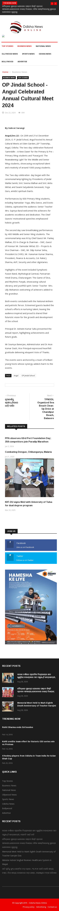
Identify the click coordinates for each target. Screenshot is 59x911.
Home (5, 71)
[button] (52, 3)
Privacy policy (29, 907)
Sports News (28, 54)
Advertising (41, 907)
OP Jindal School (28, 375)
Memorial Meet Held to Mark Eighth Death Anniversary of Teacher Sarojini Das (36, 706)
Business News (24, 46)
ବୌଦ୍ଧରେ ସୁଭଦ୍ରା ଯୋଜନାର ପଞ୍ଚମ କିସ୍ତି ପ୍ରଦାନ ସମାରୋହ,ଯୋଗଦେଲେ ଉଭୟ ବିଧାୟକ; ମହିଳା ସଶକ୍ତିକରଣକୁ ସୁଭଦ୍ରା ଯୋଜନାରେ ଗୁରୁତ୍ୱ (29, 9)
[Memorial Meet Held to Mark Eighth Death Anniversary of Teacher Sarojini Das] (8, 707)
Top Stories (7, 46)
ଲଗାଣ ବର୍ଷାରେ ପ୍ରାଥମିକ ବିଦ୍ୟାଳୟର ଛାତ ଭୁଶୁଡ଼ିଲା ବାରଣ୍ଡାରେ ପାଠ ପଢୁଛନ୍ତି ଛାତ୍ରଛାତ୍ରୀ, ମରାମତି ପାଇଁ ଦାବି (36, 677)
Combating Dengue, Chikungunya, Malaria (28, 452)
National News (43, 46)
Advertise (22, 61)
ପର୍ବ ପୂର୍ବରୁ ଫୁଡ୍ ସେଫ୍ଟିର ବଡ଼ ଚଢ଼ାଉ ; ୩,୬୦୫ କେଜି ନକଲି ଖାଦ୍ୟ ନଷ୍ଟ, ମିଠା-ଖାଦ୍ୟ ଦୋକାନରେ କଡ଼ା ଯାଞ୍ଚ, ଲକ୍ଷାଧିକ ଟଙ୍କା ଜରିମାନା (29, 870)
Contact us (52, 907)
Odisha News (45, 54)
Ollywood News (10, 54)
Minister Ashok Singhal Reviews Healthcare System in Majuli (26, 862)
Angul (16, 375)
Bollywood (7, 61)
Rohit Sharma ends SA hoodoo (17, 727)
